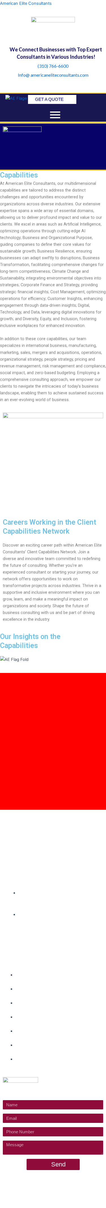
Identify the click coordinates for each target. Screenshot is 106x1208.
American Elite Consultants (26, 3)
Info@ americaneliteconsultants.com (53, 75)
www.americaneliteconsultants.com (64, 1189)
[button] (52, 161)
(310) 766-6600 (53, 66)
